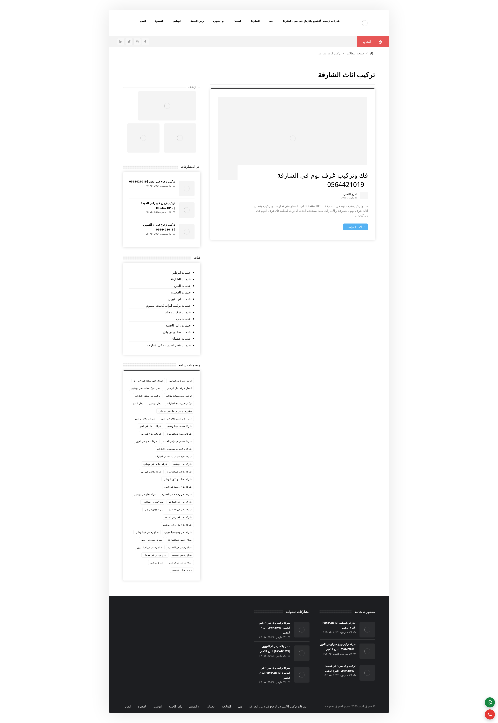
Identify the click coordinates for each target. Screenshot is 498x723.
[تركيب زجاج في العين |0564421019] (187, 188)
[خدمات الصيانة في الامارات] (364, 23)
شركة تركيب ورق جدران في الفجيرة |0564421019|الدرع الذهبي (275, 672)
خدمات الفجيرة (180, 292)
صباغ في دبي (156, 562)
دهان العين (138, 403)
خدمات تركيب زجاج (177, 312)
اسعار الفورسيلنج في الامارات (148, 380)
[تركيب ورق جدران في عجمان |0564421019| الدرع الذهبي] (367, 673)
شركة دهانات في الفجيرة (179, 471)
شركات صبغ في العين (146, 441)
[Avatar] (364, 195)
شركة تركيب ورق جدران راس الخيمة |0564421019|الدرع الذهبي (274, 627)
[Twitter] (162, 81)
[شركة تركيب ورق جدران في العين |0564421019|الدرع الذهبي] (367, 651)
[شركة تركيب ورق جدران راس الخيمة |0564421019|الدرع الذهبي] (301, 629)
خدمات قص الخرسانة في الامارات (168, 345)
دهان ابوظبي (155, 403)
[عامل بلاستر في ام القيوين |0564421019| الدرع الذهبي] (301, 653)
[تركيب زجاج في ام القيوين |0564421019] (187, 231)
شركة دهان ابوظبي (182, 464)
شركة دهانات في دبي (151, 471)
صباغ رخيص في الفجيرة (180, 547)
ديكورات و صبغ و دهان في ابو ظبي (175, 411)
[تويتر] (129, 41)
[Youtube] (154, 81)
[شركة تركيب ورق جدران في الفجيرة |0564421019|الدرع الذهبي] (301, 675)
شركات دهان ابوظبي (145, 418)
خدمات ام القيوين (179, 299)
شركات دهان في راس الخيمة (177, 441)
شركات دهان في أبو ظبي (179, 426)
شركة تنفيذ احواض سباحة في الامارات (173, 456)
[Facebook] (169, 81)
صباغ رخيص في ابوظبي (147, 532)
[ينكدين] (120, 41)
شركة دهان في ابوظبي (145, 494)
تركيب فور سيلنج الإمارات (147, 395)
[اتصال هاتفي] (490, 714)
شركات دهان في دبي (151, 433)
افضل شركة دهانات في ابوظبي (146, 388)
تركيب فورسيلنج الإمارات (179, 403)
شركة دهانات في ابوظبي (155, 464)
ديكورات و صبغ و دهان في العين (176, 418)
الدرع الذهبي (350, 194)
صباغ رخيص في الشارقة (180, 539)
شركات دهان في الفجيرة (179, 433)
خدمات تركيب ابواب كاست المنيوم (168, 305)
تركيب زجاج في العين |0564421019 (152, 181)
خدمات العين (182, 286)
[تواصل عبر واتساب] (490, 702)
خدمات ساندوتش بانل (176, 332)
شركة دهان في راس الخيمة (178, 517)
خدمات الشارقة (180, 279)
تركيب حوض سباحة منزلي (179, 395)
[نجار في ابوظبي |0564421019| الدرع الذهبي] (367, 629)
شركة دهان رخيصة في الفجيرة (177, 494)
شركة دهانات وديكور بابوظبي (178, 479)
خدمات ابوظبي (181, 272)
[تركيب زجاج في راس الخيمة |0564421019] (187, 210)
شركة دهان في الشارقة (180, 502)
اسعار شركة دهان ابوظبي (179, 388)
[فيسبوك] (145, 41)
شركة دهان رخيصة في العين (178, 486)
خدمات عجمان (181, 338)
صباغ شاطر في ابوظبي (180, 562)
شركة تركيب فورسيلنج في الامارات (174, 449)
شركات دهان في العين (150, 426)
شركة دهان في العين (153, 502)
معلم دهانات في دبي (182, 570)
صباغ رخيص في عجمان (155, 555)
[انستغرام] (137, 41)
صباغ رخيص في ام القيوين (149, 547)
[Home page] (371, 53)
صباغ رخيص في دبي (182, 555)
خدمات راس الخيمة (178, 325)
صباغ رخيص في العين (151, 539)
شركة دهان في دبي (154, 509)
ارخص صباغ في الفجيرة (180, 380)
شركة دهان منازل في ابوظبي (177, 524)
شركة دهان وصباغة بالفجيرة (178, 532)
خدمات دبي (183, 319)
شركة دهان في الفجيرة (180, 509)
